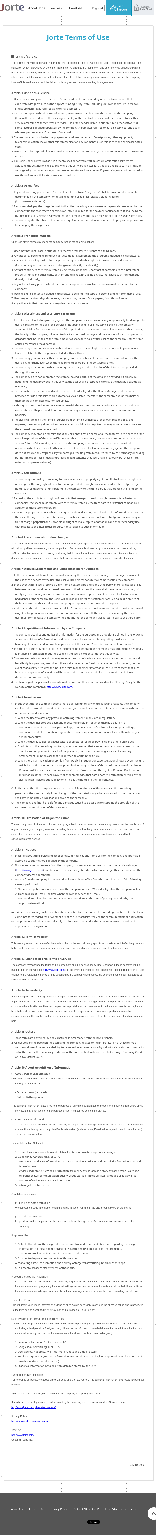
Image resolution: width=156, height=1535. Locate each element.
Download (75, 8)
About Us (17, 1509)
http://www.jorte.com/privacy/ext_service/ (33, 1407)
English (96, 8)
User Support (119, 8)
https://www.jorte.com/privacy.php (29, 1421)
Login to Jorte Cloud (143, 8)
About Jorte (37, 8)
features (55, 8)
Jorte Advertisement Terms (121, 1509)
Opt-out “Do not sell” (86, 1509)
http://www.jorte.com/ (59, 687)
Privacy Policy (59, 1509)
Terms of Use (36, 1509)
